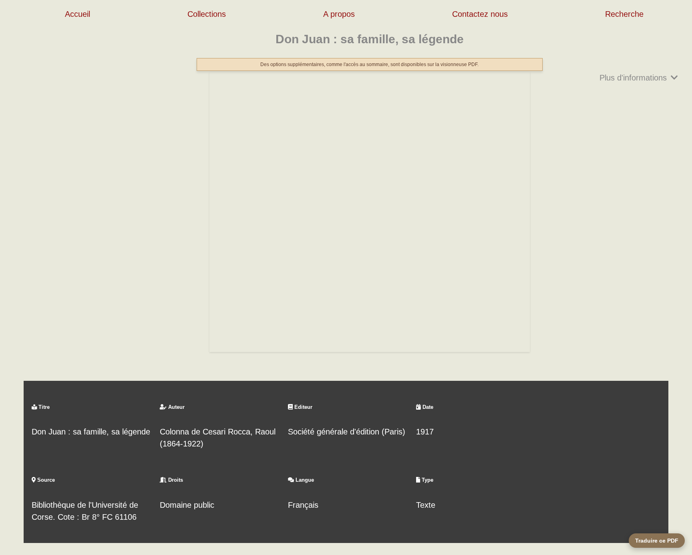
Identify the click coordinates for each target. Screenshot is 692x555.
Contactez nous (480, 14)
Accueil (77, 14)
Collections (206, 14)
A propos (339, 14)
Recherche (624, 14)
